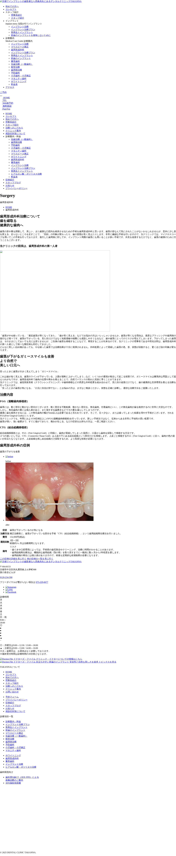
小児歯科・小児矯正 (21, 75)
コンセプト (11, 9)
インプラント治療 (20, 26)
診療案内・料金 (13, 721)
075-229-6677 (42, 582)
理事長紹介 (16, 15)
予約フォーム (12, 697)
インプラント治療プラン (23, 29)
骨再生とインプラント (22, 32)
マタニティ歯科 (18, 78)
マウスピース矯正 (20, 47)
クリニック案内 (13, 130)
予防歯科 (15, 73)
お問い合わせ (12, 692)
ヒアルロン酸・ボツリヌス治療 (26, 174)
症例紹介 (10, 180)
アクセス (10, 87)
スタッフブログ (13, 182)
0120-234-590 (6, 577)
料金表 (14, 84)
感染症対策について (15, 133)
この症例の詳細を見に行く (13, 558)
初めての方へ (12, 6)
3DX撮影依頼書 (13, 783)
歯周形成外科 (17, 50)
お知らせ (10, 185)
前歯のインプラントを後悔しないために (31, 35)
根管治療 (15, 67)
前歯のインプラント (21, 58)
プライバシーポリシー (17, 188)
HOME (9, 113)
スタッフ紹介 (17, 18)
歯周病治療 (16, 70)
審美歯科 (15, 61)
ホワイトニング (18, 81)
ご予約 (3, 92)
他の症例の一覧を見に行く (40, 558)
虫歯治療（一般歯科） (22, 64)
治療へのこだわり (14, 128)
